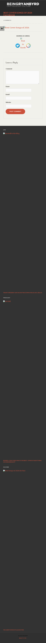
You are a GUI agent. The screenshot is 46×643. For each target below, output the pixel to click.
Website (8, 102)
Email (8, 94)
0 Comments (7, 20)
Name (8, 86)
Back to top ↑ (23, 638)
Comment (9, 69)
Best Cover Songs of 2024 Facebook (17, 14)
